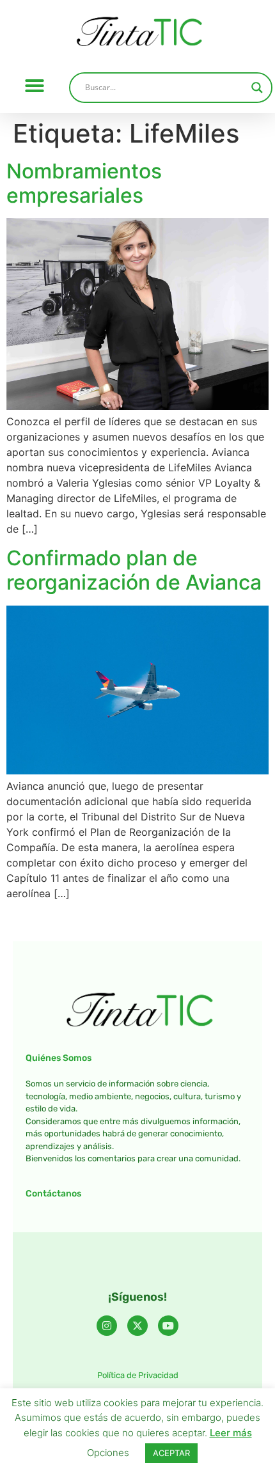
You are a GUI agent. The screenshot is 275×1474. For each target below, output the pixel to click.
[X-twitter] (137, 1325)
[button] (34, 85)
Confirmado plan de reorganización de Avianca (134, 570)
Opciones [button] (108, 1453)
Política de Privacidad (137, 1375)
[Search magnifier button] (257, 88)
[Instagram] (107, 1325)
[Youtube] (168, 1325)
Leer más (231, 1433)
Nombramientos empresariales (84, 183)
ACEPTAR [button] (171, 1453)
